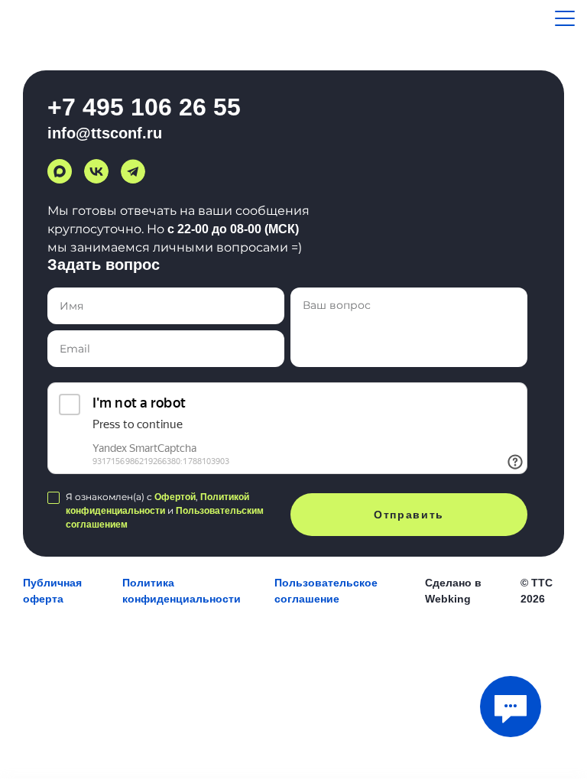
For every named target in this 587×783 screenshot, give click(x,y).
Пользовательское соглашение (326, 591)
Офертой (175, 497)
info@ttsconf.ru (104, 133)
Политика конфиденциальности (181, 591)
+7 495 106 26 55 (144, 107)
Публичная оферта (52, 591)
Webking (448, 599)
